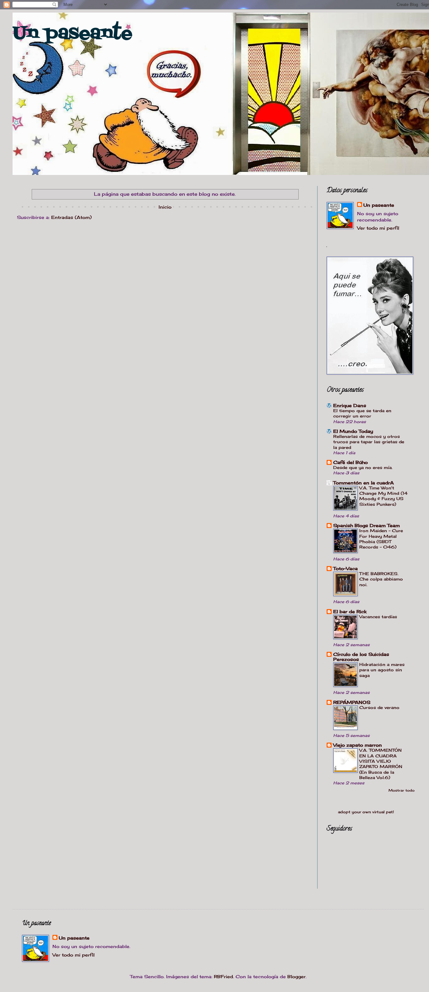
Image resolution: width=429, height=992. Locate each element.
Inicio (165, 207)
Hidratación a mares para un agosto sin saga (382, 670)
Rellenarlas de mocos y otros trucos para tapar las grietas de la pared (368, 442)
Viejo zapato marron (357, 745)
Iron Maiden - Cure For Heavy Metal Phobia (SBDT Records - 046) (381, 538)
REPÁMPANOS (351, 702)
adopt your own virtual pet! (366, 812)
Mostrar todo (401, 790)
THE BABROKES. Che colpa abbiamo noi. (381, 579)
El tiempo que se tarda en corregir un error (362, 413)
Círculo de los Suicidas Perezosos (361, 656)
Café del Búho (350, 462)
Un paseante (72, 33)
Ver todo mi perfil (378, 228)
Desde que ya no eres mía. (363, 467)
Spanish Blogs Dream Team (366, 525)
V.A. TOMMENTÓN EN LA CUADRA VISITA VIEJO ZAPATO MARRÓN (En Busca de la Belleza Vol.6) (380, 764)
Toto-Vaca (345, 568)
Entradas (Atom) (71, 217)
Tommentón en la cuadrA (363, 482)
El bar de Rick (350, 611)
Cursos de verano (379, 707)
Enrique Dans (349, 405)
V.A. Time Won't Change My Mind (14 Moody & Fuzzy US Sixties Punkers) (383, 496)
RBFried (223, 976)
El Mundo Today (353, 431)
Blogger (296, 976)
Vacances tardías (378, 616)
